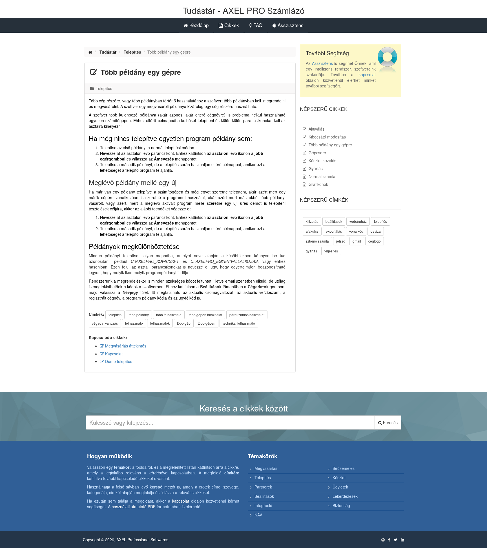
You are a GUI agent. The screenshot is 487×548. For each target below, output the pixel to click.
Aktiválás (315, 129)
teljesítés (331, 250)
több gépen (206, 323)
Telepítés (132, 52)
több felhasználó (168, 314)
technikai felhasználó (239, 323)
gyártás (311, 250)
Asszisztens (290, 24)
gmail (357, 241)
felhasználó (134, 323)
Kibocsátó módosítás (326, 137)
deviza (376, 231)
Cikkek (231, 24)
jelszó (340, 241)
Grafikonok (317, 184)
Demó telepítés (118, 361)
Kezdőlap (198, 24)
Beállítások (264, 496)
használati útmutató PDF (134, 506)
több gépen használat (205, 314)
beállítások (334, 221)
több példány (139, 314)
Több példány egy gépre (329, 145)
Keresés (390, 422)
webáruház (358, 221)
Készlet (339, 477)
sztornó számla (317, 241)
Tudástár (107, 52)
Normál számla (321, 176)
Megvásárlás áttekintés (125, 346)
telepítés (115, 314)
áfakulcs (312, 231)
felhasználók (160, 323)
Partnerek (263, 487)
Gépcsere (316, 152)
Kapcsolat (113, 353)
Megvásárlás (265, 468)
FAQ (257, 24)
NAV (258, 515)
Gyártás (315, 168)
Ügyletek (340, 487)
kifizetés (312, 221)
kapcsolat (367, 74)
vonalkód (356, 231)
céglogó (374, 241)
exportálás (334, 231)
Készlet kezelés (321, 160)
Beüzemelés (344, 468)
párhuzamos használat (246, 314)
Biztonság (341, 505)
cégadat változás (105, 323)
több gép (184, 323)
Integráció (263, 505)
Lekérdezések (345, 496)
